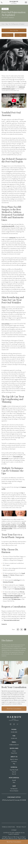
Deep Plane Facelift (14, 770)
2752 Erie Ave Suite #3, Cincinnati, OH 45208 (14, 800)
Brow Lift (14, 774)
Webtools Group (13, 838)
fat (22, 493)
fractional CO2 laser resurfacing (9, 525)
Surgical (14, 767)
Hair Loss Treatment (14, 791)
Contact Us (4, 624)
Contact (14, 751)
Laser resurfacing (5, 323)
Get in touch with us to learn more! (12, 620)
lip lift (5, 406)
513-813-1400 (14, 732)
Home (3, 24)
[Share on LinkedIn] (25, 629)
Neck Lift (14, 772)
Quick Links (14, 748)
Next (20, 35)
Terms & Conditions (8, 827)
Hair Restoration (14, 788)
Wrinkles (3, 307)
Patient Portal (18, 753)
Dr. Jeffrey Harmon (8, 18)
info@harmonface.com (14, 744)
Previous (7, 35)
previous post (12, 237)
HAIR (14, 786)
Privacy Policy (21, 827)
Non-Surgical (14, 778)
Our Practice (14, 761)
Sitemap (14, 830)
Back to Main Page (14, 30)
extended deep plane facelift (8, 226)
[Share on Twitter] (21, 629)
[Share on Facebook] (18, 629)
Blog (7, 24)
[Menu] (26, 2)
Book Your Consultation (14, 708)
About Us (14, 757)
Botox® (14, 780)
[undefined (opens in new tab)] (10, 724)
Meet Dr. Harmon (14, 759)
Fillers (14, 782)
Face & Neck (5, 8)
